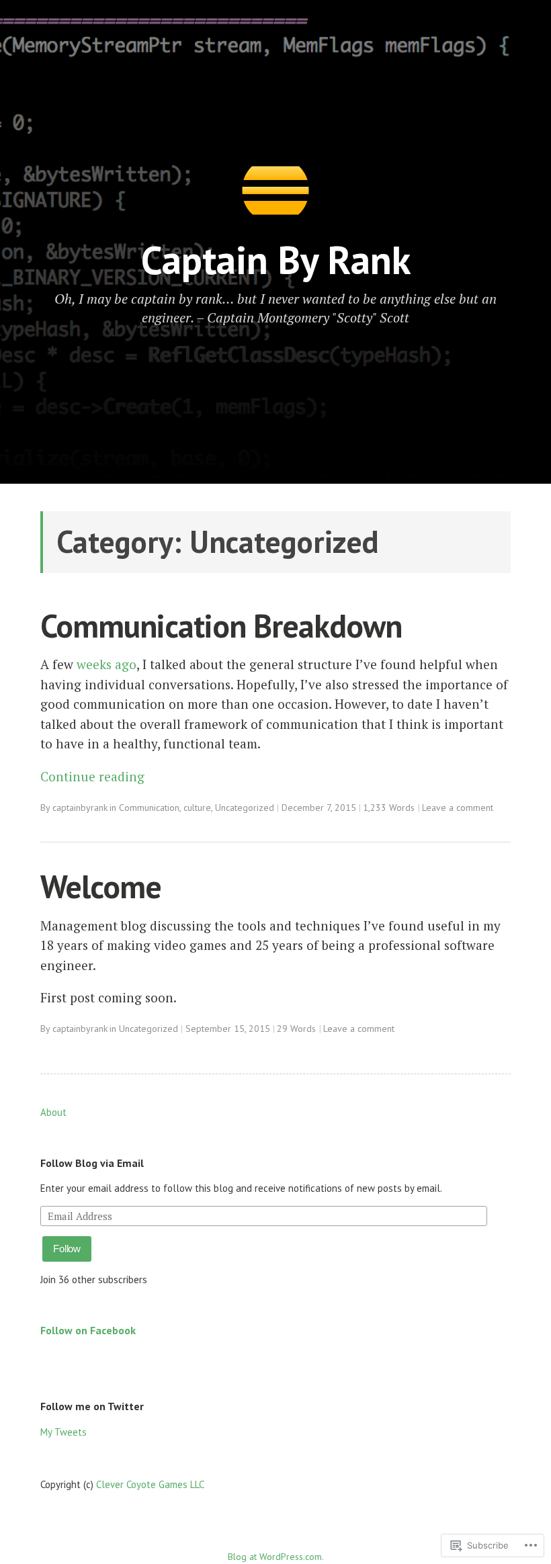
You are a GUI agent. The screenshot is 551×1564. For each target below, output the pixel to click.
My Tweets (63, 1432)
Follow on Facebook (88, 1330)
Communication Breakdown (221, 625)
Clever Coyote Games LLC (150, 1484)
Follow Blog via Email (92, 1163)
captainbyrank (80, 807)
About (53, 1112)
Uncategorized (244, 807)
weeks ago (106, 664)
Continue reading (92, 776)
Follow (67, 1248)
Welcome (100, 886)
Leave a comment (457, 807)
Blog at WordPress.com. (276, 1557)
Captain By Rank (276, 259)
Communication (149, 807)
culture (197, 807)
